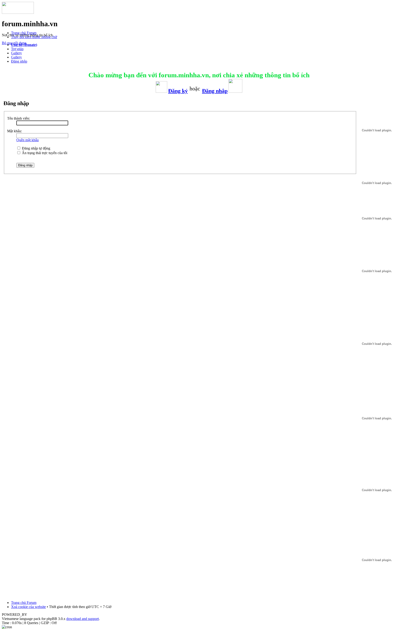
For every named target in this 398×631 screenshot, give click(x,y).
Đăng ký (178, 91)
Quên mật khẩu (27, 140)
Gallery (16, 53)
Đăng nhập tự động (35, 148)
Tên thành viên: (18, 118)
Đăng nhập (19, 61)
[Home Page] (18, 12)
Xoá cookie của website (28, 607)
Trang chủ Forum (23, 33)
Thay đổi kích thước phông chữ (34, 37)
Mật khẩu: (14, 131)
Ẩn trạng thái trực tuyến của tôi (44, 153)
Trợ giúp (17, 49)
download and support (82, 619)
